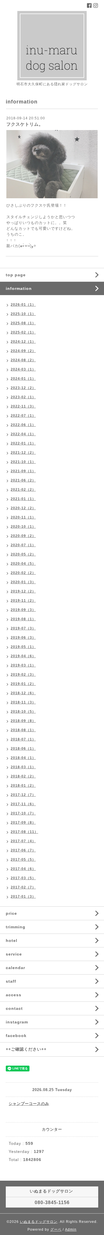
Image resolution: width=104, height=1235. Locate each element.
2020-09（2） (23, 536)
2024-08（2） (23, 360)
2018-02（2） (23, 776)
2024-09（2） (23, 351)
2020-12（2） (23, 508)
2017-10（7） (23, 813)
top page (16, 275)
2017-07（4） (23, 841)
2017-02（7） (23, 887)
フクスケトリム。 (24, 124)
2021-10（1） (23, 462)
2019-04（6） (23, 656)
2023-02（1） (23, 397)
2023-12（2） (23, 388)
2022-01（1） (23, 443)
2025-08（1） (23, 323)
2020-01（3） (23, 582)
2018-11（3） (23, 702)
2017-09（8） (23, 823)
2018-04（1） (23, 758)
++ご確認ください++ (26, 1049)
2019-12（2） (23, 591)
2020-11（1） (23, 517)
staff (11, 981)
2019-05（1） (23, 647)
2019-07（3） (23, 628)
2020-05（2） (23, 554)
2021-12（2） (23, 453)
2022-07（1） (23, 416)
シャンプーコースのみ (29, 1103)
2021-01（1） (23, 499)
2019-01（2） (23, 684)
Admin (71, 1229)
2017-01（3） (23, 897)
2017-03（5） (23, 878)
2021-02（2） (23, 490)
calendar (15, 967)
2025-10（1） (23, 314)
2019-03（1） (23, 665)
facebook (16, 1035)
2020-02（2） (23, 573)
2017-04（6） (23, 869)
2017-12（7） (23, 795)
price (11, 913)
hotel (11, 940)
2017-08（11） (24, 832)
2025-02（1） (23, 332)
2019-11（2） (23, 601)
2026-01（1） (23, 305)
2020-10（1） (23, 527)
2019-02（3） (23, 675)
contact (14, 1008)
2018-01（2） (23, 786)
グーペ (56, 1229)
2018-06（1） (23, 749)
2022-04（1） (23, 434)
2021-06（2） (23, 480)
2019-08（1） (23, 619)
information (19, 288)
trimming (15, 927)
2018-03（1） (23, 767)
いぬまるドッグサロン (38, 1222)
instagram (17, 1022)
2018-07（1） (23, 739)
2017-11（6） (23, 804)
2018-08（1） (23, 730)
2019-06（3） (23, 638)
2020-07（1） (23, 545)
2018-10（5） (23, 712)
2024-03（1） (23, 369)
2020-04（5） (23, 564)
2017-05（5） (23, 860)
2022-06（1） (23, 425)
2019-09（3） (23, 610)
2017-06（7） (23, 850)
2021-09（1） (23, 471)
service (14, 954)
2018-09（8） (23, 721)
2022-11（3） (23, 406)
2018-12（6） (23, 693)
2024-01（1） (23, 379)
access (13, 995)
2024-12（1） (23, 342)
